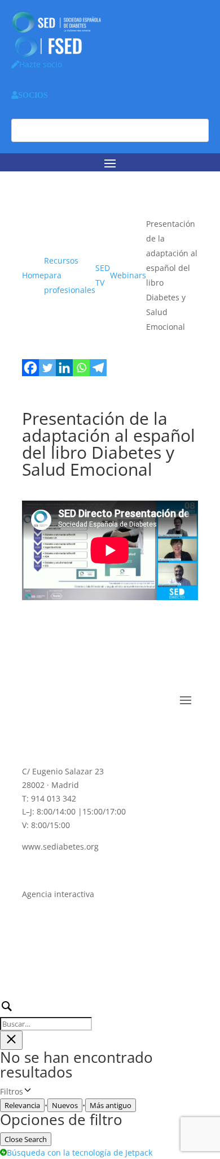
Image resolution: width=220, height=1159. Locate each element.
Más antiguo (110, 1105)
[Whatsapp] (81, 367)
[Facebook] (30, 367)
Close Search (26, 1139)
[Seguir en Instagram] (121, 734)
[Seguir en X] (54, 734)
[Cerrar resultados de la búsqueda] (11, 1040)
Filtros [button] (30, 1091)
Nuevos (65, 1105)
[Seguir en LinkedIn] (76, 734)
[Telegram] (98, 367)
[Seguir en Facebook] (31, 734)
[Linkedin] (64, 367)
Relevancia (22, 1105)
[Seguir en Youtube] (99, 734)
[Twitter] (47, 367)
